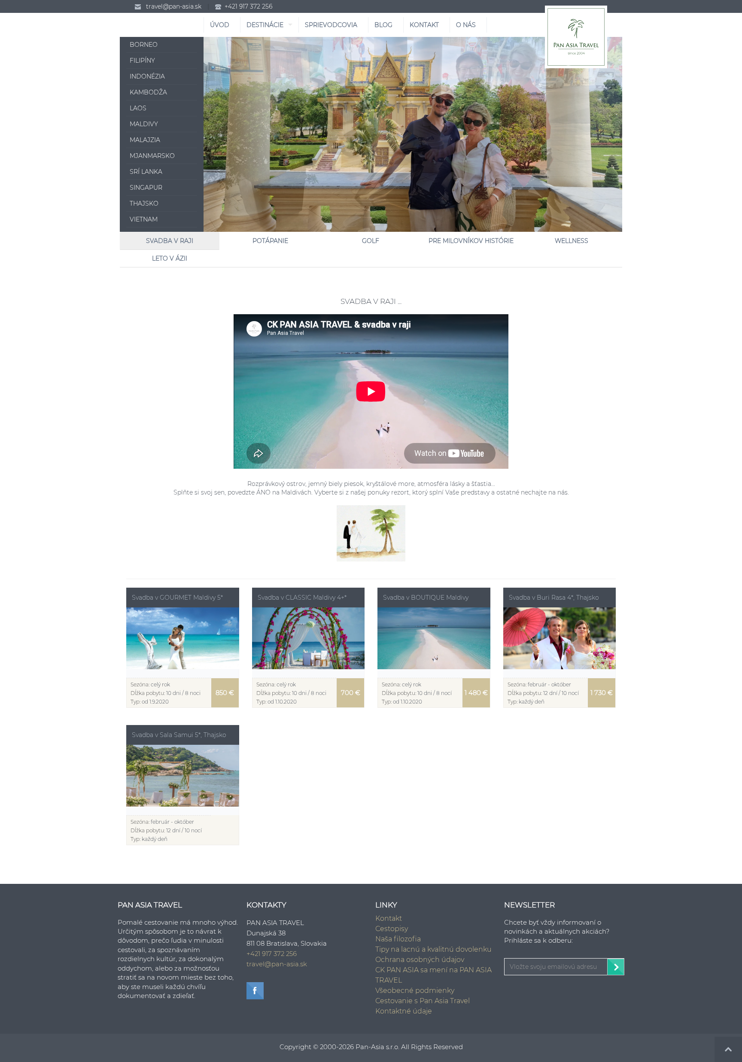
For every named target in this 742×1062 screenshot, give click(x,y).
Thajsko (144, 203)
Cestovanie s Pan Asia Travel (422, 1001)
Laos (138, 108)
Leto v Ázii (169, 258)
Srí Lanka (146, 172)
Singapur (146, 187)
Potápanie (270, 241)
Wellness (571, 241)
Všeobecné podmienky (414, 990)
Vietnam (144, 219)
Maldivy (144, 124)
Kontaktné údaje (403, 1011)
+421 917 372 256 (248, 6)
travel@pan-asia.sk (173, 6)
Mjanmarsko (152, 156)
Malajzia (145, 140)
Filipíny (142, 60)
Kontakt (388, 918)
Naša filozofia (398, 939)
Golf (370, 241)
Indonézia (147, 76)
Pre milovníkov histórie (471, 241)
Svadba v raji (169, 241)
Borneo (144, 45)
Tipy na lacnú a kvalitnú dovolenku (433, 949)
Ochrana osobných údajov (419, 960)
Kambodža (148, 92)
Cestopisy (391, 929)
